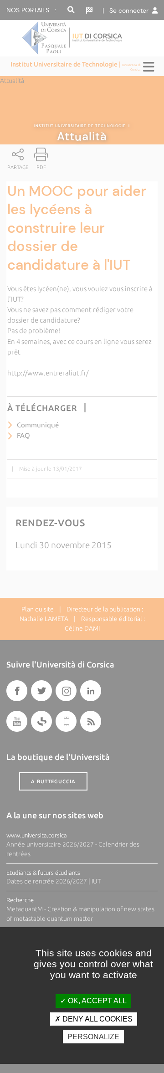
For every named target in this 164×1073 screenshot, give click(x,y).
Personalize (93, 1037)
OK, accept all (96, 1001)
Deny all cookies (97, 1019)
